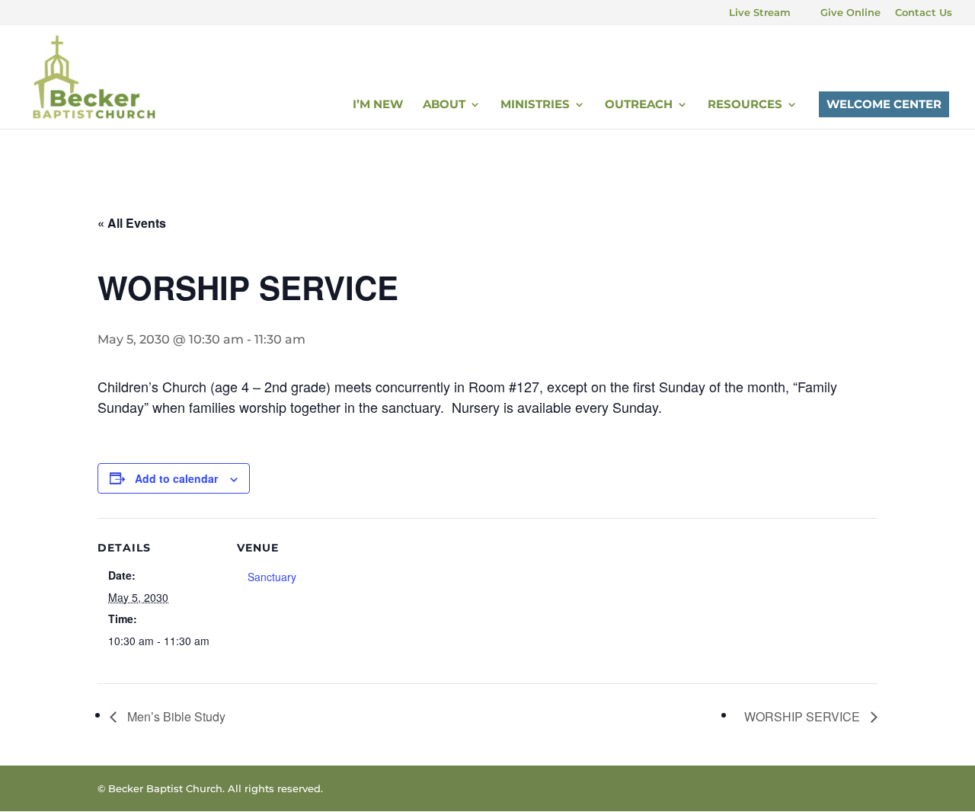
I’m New (378, 105)
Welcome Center (883, 104)
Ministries (535, 105)
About (444, 105)
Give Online (850, 13)
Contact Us (923, 13)
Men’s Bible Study (174, 716)
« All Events (132, 223)
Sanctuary (272, 576)
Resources (745, 105)
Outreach (639, 105)
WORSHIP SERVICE (803, 716)
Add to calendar (176, 478)
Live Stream (760, 13)
